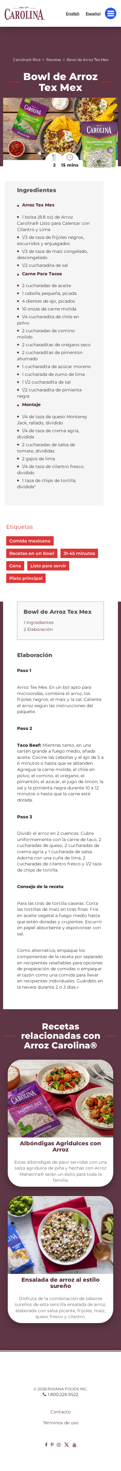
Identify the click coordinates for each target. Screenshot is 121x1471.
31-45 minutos (79, 553)
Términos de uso (60, 1423)
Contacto (61, 1412)
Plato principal (26, 578)
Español (93, 13)
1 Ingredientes (39, 622)
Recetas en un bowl (31, 553)
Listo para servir (48, 566)
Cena (15, 566)
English (72, 13)
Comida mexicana (30, 541)
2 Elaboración (38, 629)
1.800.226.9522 (63, 1394)
